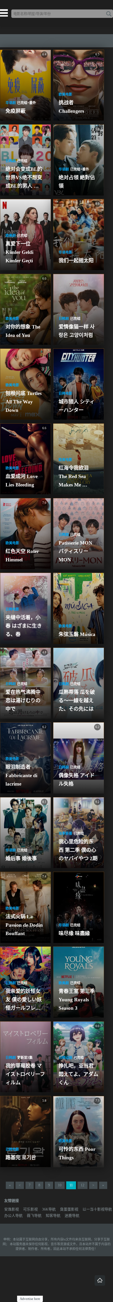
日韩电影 (65, 393)
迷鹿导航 (72, 1216)
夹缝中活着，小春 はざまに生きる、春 (24, 626)
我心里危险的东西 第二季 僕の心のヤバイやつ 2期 (78, 850)
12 (82, 1185)
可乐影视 (30, 1209)
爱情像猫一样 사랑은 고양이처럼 (77, 331)
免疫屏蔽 (15, 111)
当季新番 (65, 833)
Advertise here (30, 1299)
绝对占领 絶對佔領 (77, 182)
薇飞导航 (34, 1216)
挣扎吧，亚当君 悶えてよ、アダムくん (78, 1074)
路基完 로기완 (21, 1157)
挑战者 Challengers (71, 107)
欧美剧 (11, 235)
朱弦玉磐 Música (77, 634)
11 (71, 1185)
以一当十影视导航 (97, 1209)
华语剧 (11, 103)
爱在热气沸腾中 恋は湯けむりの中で (24, 700)
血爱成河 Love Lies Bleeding (22, 481)
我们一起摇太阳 (76, 260)
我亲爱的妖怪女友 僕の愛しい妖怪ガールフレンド (24, 1000)
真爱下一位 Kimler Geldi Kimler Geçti (20, 252)
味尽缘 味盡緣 (74, 933)
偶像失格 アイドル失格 (77, 780)
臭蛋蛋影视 (69, 1209)
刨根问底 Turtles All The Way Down (24, 402)
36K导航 (49, 1209)
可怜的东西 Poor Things (78, 1153)
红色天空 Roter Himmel (23, 555)
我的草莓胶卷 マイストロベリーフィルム (25, 1074)
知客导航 (53, 1216)
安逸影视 (11, 1209)
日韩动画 (65, 1057)
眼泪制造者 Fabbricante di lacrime (22, 775)
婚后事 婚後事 (21, 858)
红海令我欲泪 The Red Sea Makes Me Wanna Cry (74, 477)
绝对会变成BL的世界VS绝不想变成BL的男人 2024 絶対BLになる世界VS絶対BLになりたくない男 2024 (25, 178)
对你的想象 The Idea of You (24, 331)
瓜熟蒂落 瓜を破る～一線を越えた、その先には (77, 700)
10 (59, 1185)
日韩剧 (11, 161)
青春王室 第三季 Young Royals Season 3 (77, 999)
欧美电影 (65, 94)
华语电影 (65, 252)
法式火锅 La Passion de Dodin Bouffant (25, 925)
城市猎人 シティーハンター (77, 406)
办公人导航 (13, 1216)
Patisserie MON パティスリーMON (76, 551)
